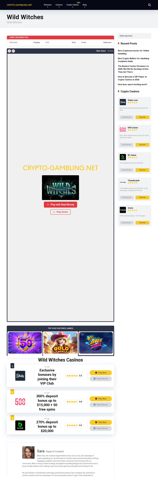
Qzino (130, 208)
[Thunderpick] (123, 185)
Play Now (102, 373)
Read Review (102, 378)
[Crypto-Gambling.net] (19, 4)
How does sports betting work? (132, 84)
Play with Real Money (62, 204)
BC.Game (132, 155)
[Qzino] (123, 212)
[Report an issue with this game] (9, 51)
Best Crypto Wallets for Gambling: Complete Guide (133, 60)
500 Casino (133, 127)
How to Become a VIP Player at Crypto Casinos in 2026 (132, 78)
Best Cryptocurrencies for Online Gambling (133, 52)
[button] (60, 187)
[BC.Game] (20, 429)
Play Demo (62, 212)
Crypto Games (73, 5)
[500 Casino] (20, 406)
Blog (85, 5)
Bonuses (48, 5)
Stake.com (133, 100)
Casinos (59, 5)
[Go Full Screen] (13, 51)
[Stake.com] (20, 380)
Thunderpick (133, 180)
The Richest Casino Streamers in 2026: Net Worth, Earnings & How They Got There (133, 69)
